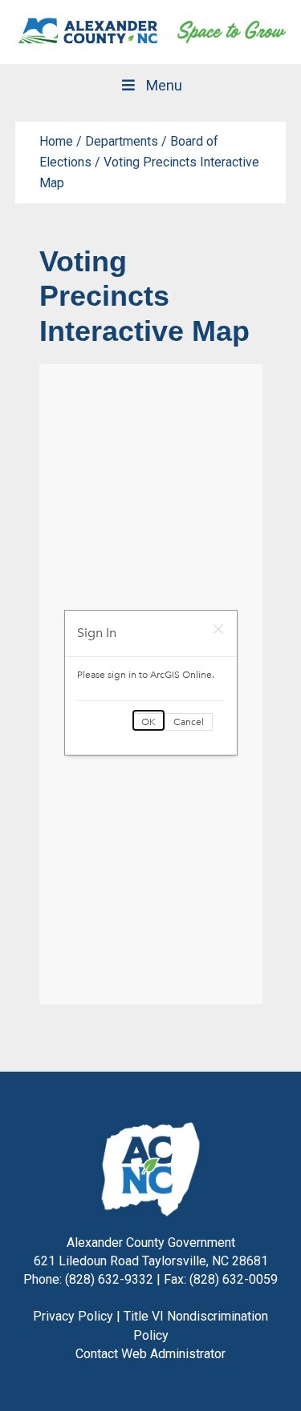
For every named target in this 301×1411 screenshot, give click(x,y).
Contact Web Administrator (150, 1353)
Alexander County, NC (88, 32)
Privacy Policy (73, 1316)
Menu (164, 85)
